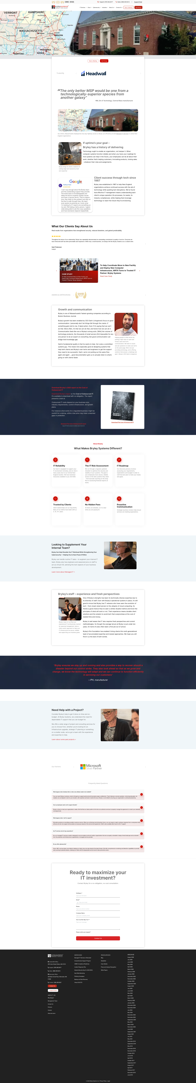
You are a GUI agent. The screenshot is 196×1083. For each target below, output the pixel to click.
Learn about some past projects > (64, 739)
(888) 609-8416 (56, 971)
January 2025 (131, 1003)
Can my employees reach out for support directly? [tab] (65, 805)
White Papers (104, 970)
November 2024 (132, 1007)
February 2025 (131, 1000)
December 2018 (132, 1048)
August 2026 (131, 957)
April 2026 (130, 967)
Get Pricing (138, 7)
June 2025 (130, 991)
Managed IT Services (122, 133)
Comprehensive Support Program (82, 961)
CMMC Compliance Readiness (81, 964)
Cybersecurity (96, 7)
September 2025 (132, 983)
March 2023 (131, 1024)
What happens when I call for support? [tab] (62, 818)
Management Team (52, 1001)
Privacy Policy (103, 1081)
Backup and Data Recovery (81, 979)
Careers (50, 1010)
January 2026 (131, 974)
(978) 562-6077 (57, 967)
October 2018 (131, 1053)
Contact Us (119, 7)
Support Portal (138, 2)
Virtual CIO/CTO (78, 982)
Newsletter (103, 961)
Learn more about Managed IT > (63, 572)
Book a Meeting (128, 7)
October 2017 (131, 1060)
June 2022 (130, 1029)
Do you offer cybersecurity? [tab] (59, 844)
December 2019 (132, 1041)
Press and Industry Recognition (108, 967)
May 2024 (130, 1012)
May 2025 (130, 993)
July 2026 (130, 959)
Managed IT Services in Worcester (82, 957)
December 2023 (132, 1015)
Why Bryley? (51, 998)
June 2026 (130, 962)
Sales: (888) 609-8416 (123, 2)
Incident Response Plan (80, 967)
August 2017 (131, 1065)
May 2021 (130, 1039)
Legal (108, 1081)
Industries (104, 7)
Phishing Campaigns (79, 976)
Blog (102, 957)
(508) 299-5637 (57, 982)
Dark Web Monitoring (79, 973)
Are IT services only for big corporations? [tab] (63, 831)
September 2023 (132, 1019)
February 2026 (131, 971)
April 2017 (130, 1067)
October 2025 (131, 981)
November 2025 (132, 979)
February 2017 (131, 1070)
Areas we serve (51, 1013)
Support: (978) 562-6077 (106, 2)
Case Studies (104, 964)
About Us (111, 7)
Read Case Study (106, 276)
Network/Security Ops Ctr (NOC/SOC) (83, 970)
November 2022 (132, 1027)
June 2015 (130, 1075)
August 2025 (131, 986)
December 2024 (132, 1005)
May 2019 (130, 1046)
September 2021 (132, 1031)
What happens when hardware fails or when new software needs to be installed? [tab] (72, 792)
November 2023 (132, 1017)
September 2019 (132, 1043)
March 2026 (131, 969)
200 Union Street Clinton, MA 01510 (57, 964)
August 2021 (131, 1034)
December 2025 (132, 976)
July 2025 (130, 988)
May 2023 (130, 1022)
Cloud (89, 7)
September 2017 (132, 1063)
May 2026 (130, 964)
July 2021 (130, 1036)
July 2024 (130, 1010)
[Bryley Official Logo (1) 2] (63, 7)
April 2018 (130, 1058)
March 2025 (131, 998)
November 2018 (132, 1051)
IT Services (82, 7)
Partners (50, 1007)
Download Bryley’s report (61, 394)
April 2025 (130, 995)
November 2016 (132, 1072)
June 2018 (130, 1055)
